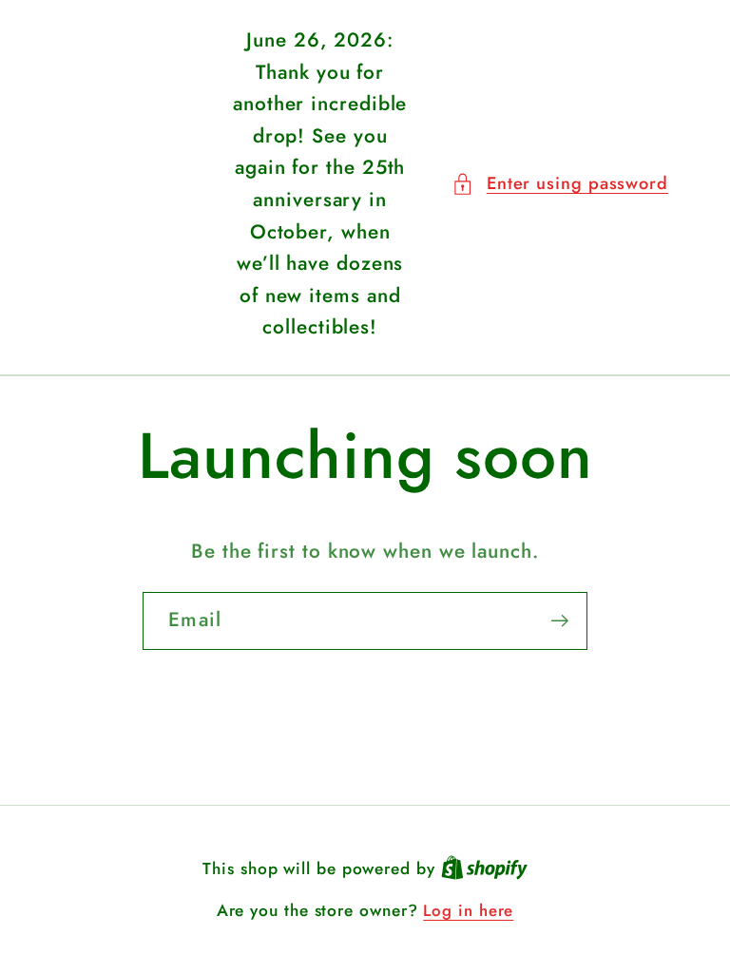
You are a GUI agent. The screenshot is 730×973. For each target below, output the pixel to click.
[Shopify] (484, 868)
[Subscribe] (559, 621)
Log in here (468, 911)
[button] (559, 184)
